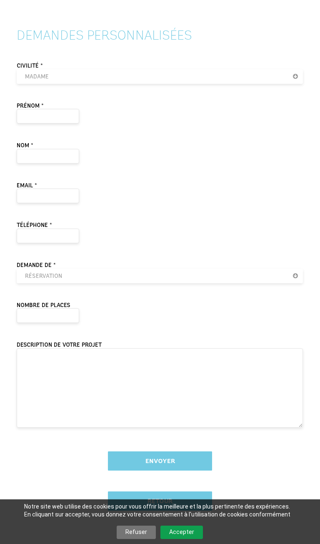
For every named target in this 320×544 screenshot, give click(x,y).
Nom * (25, 145)
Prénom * (30, 105)
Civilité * (30, 65)
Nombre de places (43, 305)
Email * (27, 185)
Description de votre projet (59, 344)
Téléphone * (34, 225)
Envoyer (160, 461)
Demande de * (36, 265)
